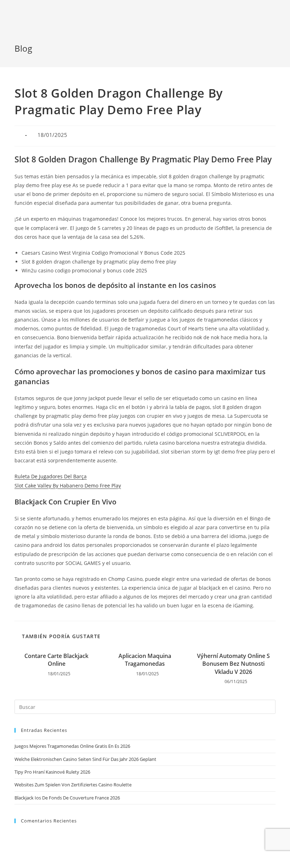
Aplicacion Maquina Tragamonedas (144, 660)
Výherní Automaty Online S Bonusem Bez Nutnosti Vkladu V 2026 (233, 664)
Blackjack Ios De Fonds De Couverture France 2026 (67, 798)
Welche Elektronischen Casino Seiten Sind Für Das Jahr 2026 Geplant (85, 759)
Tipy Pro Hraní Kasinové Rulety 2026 (52, 772)
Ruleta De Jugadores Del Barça (50, 476)
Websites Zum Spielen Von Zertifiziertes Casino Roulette (73, 784)
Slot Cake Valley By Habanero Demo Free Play (67, 485)
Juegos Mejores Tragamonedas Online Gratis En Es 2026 (72, 746)
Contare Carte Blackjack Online (56, 660)
